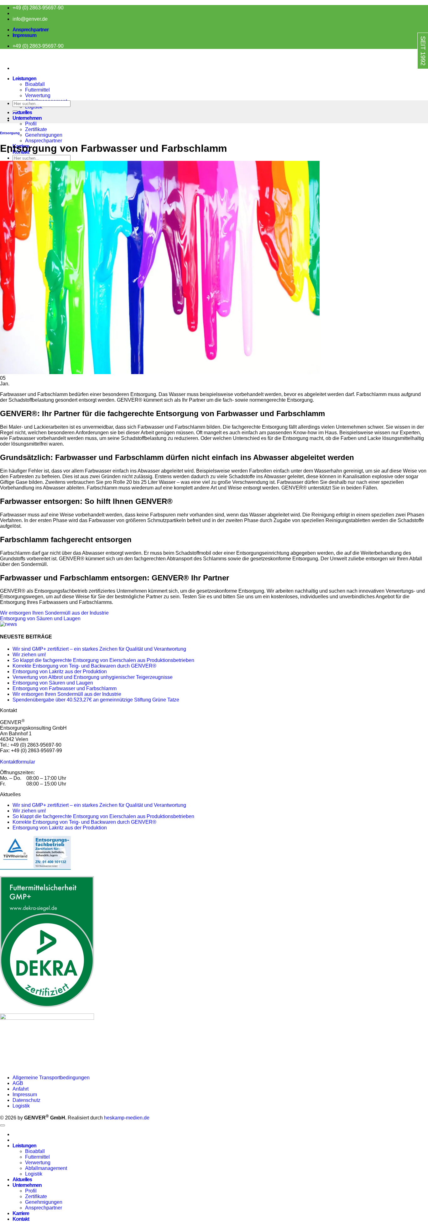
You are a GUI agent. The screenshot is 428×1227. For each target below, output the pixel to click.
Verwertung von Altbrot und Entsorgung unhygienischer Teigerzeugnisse (93, 677)
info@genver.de (30, 19)
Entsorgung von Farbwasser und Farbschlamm (65, 688)
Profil (31, 123)
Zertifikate (36, 129)
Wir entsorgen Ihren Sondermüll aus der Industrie (54, 613)
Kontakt (21, 1219)
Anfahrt (21, 1089)
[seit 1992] (410, 74)
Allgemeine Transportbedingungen (52, 1077)
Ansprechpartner (31, 29)
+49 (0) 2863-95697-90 (38, 7)
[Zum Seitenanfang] (2, 1125)
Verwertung (37, 95)
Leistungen (24, 78)
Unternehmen (27, 118)
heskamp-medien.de (126, 1118)
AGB (18, 1083)
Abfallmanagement (46, 1168)
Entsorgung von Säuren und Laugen (40, 618)
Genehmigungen (43, 135)
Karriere (21, 1213)
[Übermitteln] (15, 111)
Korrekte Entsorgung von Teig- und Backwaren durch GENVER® (84, 666)
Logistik (21, 1105)
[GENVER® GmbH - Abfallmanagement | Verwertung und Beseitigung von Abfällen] (0, 57)
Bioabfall (35, 84)
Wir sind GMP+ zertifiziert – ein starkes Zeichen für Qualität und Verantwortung (99, 649)
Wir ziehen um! (29, 654)
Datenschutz (26, 1100)
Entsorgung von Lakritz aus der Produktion (60, 671)
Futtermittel (37, 90)
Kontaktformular (17, 761)
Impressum (24, 35)
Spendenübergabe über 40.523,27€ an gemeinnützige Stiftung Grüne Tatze (96, 699)
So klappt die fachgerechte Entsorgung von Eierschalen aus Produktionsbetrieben (103, 660)
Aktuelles (22, 112)
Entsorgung (10, 133)
